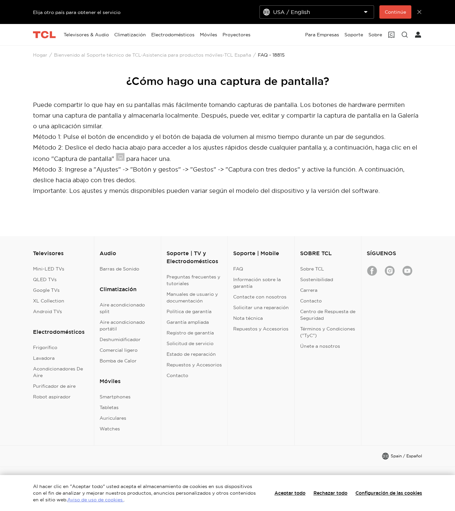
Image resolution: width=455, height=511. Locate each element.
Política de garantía (189, 311)
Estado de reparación (191, 354)
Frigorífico (45, 347)
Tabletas (109, 407)
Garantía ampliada (188, 322)
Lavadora (44, 358)
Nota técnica (248, 318)
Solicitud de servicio (190, 343)
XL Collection (48, 301)
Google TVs (46, 290)
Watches (110, 429)
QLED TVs (45, 279)
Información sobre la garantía (257, 282)
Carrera (308, 290)
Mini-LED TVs (48, 269)
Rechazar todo (330, 493)
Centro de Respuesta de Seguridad (327, 314)
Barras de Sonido (119, 269)
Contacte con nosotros (259, 297)
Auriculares (113, 418)
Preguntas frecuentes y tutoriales (193, 280)
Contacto (177, 375)
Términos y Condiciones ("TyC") (327, 332)
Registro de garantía (190, 333)
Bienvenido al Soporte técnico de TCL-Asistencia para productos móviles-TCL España (152, 55)
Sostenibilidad (316, 279)
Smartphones (115, 397)
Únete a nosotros (320, 346)
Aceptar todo (289, 493)
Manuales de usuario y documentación (192, 297)
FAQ (238, 269)
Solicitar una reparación (261, 307)
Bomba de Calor (118, 361)
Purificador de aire (54, 386)
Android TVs (47, 311)
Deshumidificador (120, 339)
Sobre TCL (312, 269)
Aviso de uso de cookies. (95, 500)
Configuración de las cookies (388, 493)
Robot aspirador (52, 397)
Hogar (40, 55)
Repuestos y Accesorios (194, 365)
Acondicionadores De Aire (58, 372)
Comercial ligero (119, 350)
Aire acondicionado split (122, 308)
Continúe (395, 12)
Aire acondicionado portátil (122, 325)
